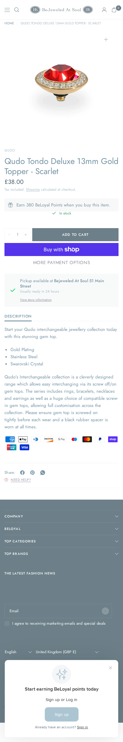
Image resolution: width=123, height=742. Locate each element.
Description (18, 316)
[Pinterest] (33, 472)
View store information (36, 299)
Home (9, 23)
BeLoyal (12, 528)
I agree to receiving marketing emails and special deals (58, 623)
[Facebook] (23, 472)
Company (13, 516)
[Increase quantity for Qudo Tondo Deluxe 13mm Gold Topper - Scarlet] (25, 234)
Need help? (21, 480)
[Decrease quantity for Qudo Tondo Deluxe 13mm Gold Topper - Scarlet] (9, 234)
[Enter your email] (105, 611)
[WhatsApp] (43, 472)
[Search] (16, 10)
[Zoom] (106, 39)
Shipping (33, 189)
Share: (10, 472)
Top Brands (16, 553)
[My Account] (104, 10)
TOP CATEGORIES (20, 541)
